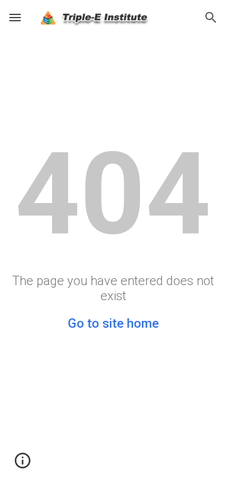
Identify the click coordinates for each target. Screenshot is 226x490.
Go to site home (113, 323)
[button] (15, 17)
